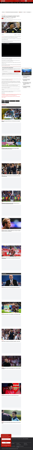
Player (4, 14)
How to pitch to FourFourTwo (12, 446)
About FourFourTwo (18, 444)
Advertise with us (26, 444)
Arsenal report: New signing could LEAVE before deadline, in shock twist (26, 87)
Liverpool (3, 36)
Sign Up (6, 442)
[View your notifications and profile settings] (30, 1)
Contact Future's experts (11, 443)
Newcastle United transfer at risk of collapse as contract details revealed (26, 80)
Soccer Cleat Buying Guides (6, 2)
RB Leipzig (3, 102)
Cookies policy (25, 443)
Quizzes (23, 2)
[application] (11, 49)
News (15, 2)
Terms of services (10, 73)
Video (17, 2)
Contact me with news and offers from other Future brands (6, 440)
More (28, 2)
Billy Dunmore (5, 18)
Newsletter (12, 2)
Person (2, 14)
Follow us (16, 34)
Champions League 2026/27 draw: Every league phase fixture (26, 74)
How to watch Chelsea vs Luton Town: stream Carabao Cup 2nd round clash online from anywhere (27, 83)
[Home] (2, 2)
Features (20, 2)
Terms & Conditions (5, 445)
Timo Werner (7, 102)
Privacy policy (17, 443)
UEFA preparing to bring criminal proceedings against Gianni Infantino (26, 77)
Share (3, 34)
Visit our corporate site (25, 438)
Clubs (26, 2)
